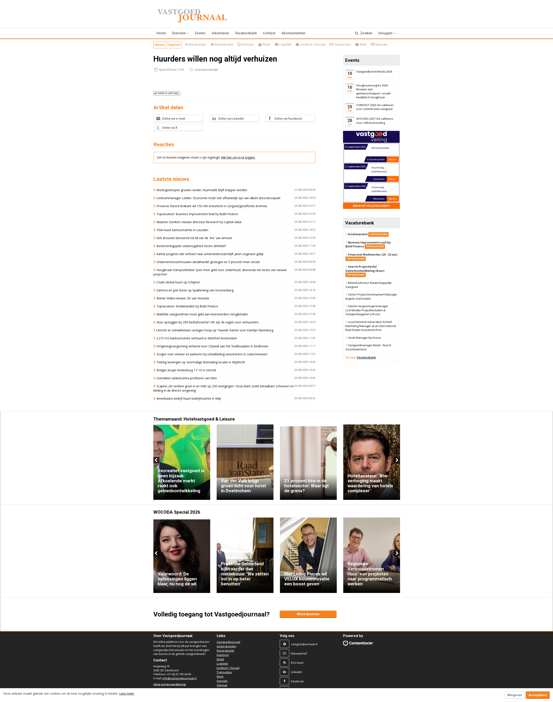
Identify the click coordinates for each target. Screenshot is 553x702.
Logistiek (222, 663)
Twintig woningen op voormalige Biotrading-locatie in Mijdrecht (200, 362)
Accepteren (538, 695)
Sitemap (222, 685)
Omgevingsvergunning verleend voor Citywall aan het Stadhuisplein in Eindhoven (212, 346)
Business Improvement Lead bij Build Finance (368, 244)
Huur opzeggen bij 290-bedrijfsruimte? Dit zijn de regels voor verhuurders (207, 322)
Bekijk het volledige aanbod (371, 205)
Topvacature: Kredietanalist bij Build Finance (187, 306)
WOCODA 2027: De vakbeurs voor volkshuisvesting (374, 121)
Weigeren (514, 695)
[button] (180, 33)
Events (200, 33)
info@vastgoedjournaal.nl (179, 678)
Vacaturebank (246, 33)
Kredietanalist (368, 234)
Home (161, 33)
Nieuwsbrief (299, 653)
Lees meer (126, 693)
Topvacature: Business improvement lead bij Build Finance (197, 214)
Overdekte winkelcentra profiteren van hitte (186, 378)
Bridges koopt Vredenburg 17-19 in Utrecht (186, 370)
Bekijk (392, 159)
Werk (220, 676)
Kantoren (223, 655)
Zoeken (365, 33)
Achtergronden (226, 646)
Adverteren (220, 33)
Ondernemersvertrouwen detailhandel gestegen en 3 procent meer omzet (208, 262)
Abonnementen (293, 33)
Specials (222, 681)
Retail (220, 659)
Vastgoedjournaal (228, 642)
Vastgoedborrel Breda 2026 (374, 71)
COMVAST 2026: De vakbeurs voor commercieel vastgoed (375, 107)
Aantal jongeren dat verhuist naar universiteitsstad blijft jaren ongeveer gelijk (210, 254)
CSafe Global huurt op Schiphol (178, 282)
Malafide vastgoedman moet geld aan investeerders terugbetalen (202, 314)
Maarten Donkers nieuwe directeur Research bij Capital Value (199, 222)
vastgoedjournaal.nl (304, 644)
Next (397, 460)
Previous (156, 460)
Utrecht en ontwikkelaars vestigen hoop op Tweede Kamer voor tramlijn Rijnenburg (214, 330)
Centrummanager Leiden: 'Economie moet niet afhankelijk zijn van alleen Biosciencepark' (218, 198)
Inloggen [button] (385, 33)
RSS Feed (297, 663)
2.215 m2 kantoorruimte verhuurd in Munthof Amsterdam (196, 338)
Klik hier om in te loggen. (238, 157)
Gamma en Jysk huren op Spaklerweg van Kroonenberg (195, 290)
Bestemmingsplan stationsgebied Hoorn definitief (191, 246)
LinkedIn (296, 672)
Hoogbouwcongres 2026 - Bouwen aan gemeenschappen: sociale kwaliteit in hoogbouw (373, 91)
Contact (269, 33)
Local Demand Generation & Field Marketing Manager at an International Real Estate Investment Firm (370, 326)
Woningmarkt (225, 651)
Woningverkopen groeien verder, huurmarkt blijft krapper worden (201, 190)
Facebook (297, 681)
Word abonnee (308, 614)
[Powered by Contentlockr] (358, 643)
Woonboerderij (380, 147)
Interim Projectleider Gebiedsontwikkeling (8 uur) (364, 270)
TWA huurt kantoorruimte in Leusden (182, 230)
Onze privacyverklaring (169, 684)
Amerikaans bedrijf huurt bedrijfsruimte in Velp (188, 398)
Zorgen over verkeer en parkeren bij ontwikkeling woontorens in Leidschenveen (211, 354)
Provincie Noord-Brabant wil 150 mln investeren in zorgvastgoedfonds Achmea (211, 206)
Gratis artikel (168, 93)
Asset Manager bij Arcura (364, 338)
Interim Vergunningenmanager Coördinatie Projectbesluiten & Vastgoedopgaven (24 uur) (366, 310)
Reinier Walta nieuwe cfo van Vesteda (182, 298)
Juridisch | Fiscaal (228, 668)
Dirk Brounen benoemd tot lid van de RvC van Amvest (194, 238)
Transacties (224, 672)
